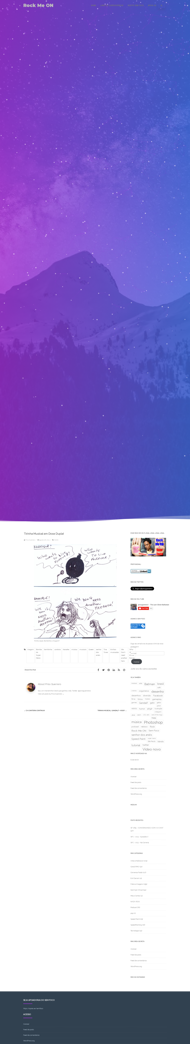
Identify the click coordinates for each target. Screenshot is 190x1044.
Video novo (152, 749)
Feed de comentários (139, 788)
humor (142, 709)
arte (140, 683)
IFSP (149, 709)
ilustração (158, 709)
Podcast (134, 907)
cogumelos (144, 691)
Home (93, 5)
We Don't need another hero (124, 655)
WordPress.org (136, 794)
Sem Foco (154, 730)
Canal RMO (135, 867)
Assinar (136, 662)
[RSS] (118, 669)
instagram (158, 712)
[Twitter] (103, 669)
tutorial (135, 745)
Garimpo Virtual (137, 890)
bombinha (48, 649)
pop (132, 913)
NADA (56, 540)
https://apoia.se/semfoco (33, 1008)
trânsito (161, 742)
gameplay (157, 699)
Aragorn (30, 649)
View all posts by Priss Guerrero (51, 694)
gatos (159, 703)
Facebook (158, 695)
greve (159, 705)
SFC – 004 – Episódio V (139, 837)
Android (134, 683)
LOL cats (146, 715)
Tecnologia (135, 931)
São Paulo (151, 741)
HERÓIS (134, 709)
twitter (146, 745)
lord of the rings (157, 715)
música (74, 649)
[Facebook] (98, 669)
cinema (133, 691)
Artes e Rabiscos (137, 861)
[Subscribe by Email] (138, 628)
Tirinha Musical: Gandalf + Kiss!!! (112, 710)
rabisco (144, 727)
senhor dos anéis (98, 652)
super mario (152, 738)
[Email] (124, 669)
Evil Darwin (135, 878)
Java (133, 715)
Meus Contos (135, 896)
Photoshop (153, 722)
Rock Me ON (38, 5)
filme (133, 699)
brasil (160, 683)
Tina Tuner (106, 651)
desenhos (136, 695)
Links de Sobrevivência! (112, 5)
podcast (135, 727)
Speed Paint (138, 738)
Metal (154, 718)
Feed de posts (136, 782)
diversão (147, 695)
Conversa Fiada (136, 872)
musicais (82, 649)
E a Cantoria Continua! (34, 710)
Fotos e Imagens (137, 884)
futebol (147, 699)
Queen (91, 649)
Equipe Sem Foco (136, 5)
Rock (152, 727)
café (159, 687)
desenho (157, 691)
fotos (140, 699)
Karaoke (66, 649)
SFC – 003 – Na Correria (140, 843)
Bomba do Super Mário (39, 654)
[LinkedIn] (113, 669)
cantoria (57, 649)
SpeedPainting (136, 925)
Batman (149, 684)
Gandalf (143, 703)
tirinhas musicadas (114, 651)
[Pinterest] (108, 669)
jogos (139, 715)
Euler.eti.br (135, 760)
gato (152, 703)
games (134, 703)
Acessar (134, 777)
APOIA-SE (152, 5)
